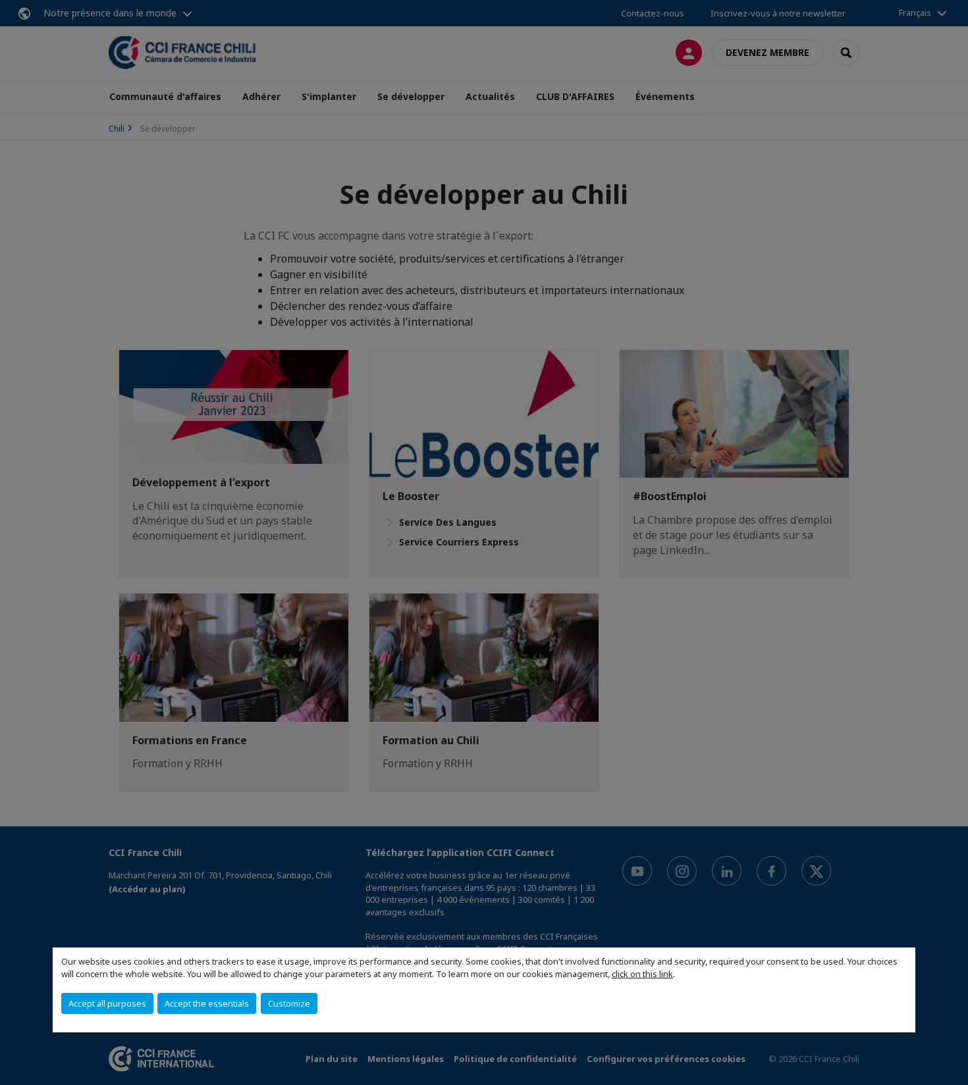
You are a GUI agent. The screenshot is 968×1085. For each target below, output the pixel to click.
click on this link (642, 974)
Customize (289, 1003)
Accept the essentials (207, 1003)
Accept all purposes (107, 1003)
